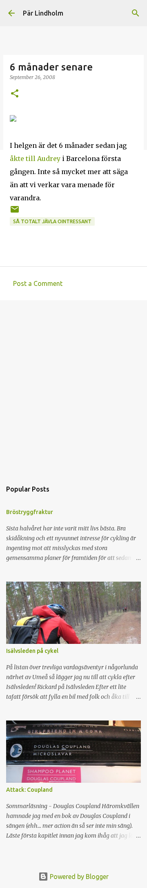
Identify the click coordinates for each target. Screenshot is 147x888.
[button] (15, 94)
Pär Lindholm (43, 13)
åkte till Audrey (35, 158)
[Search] (135, 13)
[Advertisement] (73, 386)
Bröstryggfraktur (29, 512)
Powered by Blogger (78, 876)
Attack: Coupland (29, 789)
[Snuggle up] (13, 119)
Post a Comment (37, 283)
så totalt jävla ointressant (52, 221)
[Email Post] (15, 212)
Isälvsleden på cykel (32, 651)
